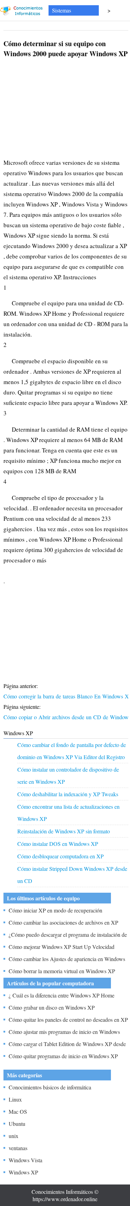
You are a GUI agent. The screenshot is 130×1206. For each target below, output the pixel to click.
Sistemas (61, 10)
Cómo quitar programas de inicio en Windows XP (63, 1056)
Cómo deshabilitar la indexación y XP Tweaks (67, 794)
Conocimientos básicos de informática (50, 1087)
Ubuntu (17, 1123)
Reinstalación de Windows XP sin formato (63, 831)
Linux (15, 1099)
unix (13, 1135)
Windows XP (23, 1172)
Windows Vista (25, 1160)
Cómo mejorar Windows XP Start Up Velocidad (61, 946)
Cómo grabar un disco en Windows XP (52, 1007)
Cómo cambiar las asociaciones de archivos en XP (63, 922)
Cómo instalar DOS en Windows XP (57, 843)
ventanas (18, 1148)
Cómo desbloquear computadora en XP (60, 856)
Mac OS (18, 1111)
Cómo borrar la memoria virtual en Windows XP (62, 971)
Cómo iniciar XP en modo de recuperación (55, 910)
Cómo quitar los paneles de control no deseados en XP (68, 1019)
